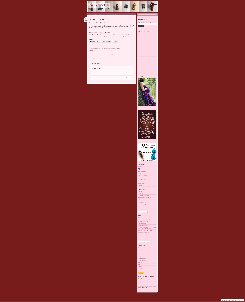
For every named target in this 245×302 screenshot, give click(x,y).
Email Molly (140, 166)
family (105, 48)
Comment (128, 77)
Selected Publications (142, 258)
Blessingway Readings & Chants (143, 221)
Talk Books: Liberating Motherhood (143, 195)
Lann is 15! (140, 191)
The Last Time (140, 193)
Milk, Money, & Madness (93, 58)
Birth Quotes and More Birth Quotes (143, 232)
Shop (107, 14)
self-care (110, 48)
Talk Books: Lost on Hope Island (143, 204)
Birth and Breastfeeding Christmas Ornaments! (145, 197)
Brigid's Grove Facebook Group (143, 171)
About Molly (102, 14)
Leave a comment (92, 50)
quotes (107, 48)
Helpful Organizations (142, 260)
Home (90, 14)
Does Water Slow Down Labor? (143, 225)
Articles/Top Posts (142, 249)
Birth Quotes (141, 254)
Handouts (140, 256)
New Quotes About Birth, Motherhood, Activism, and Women (124, 58)
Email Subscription (143, 19)
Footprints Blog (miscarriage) (142, 175)
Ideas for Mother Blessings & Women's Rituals (145, 230)
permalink (118, 48)
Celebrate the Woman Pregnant (143, 234)
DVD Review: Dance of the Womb (143, 217)
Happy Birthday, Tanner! (142, 199)
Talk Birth (98, 5)
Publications (111, 14)
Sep (86, 19)
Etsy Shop (139, 173)
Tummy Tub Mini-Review (142, 223)
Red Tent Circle (118, 14)
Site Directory (95, 14)
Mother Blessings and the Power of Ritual (144, 219)
